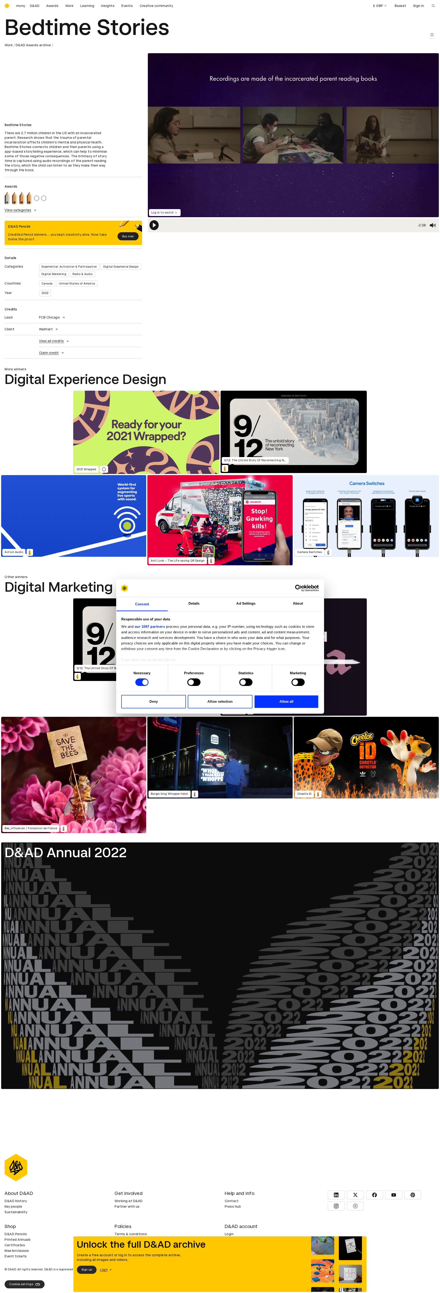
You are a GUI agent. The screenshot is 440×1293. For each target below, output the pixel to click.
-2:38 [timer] (422, 225)
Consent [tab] (142, 604)
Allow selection (220, 701)
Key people (13, 1206)
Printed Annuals (18, 1239)
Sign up (87, 1269)
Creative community (156, 6)
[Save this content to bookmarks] (431, 34)
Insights (108, 6)
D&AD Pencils (16, 1234)
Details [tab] (194, 603)
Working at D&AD (129, 1201)
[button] (154, 225)
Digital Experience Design (121, 266)
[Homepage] (7, 5)
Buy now (128, 236)
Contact (232, 1201)
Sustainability (16, 1212)
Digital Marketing (54, 274)
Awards (52, 6)
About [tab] (298, 603)
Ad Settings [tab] (245, 603)
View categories (18, 210)
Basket (400, 6)
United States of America (77, 283)
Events (127, 6)
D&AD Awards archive (33, 45)
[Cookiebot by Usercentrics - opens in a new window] (298, 588)
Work (69, 6)
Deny (153, 701)
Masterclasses (17, 1251)
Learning (87, 6)
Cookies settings (21, 1284)
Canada (47, 283)
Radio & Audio (83, 274)
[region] (293, 225)
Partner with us (127, 1206)
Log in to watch (162, 212)
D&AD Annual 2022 (66, 852)
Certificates (15, 1245)
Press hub (233, 1206)
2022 (45, 293)
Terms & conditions (131, 1234)
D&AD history (16, 1201)
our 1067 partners (150, 626)
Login (229, 1234)
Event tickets (16, 1256)
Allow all (286, 701)
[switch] (193, 682)
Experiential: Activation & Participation (69, 266)
